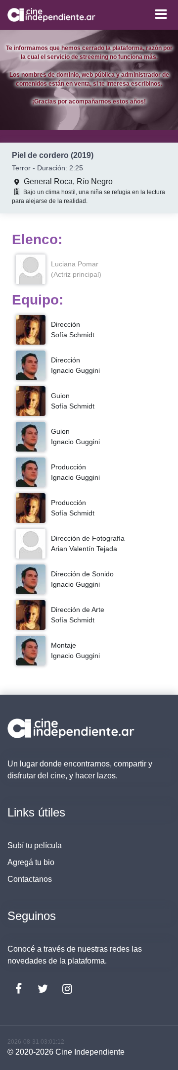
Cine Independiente (90, 1052)
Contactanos (29, 879)
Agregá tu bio (30, 862)
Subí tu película (34, 845)
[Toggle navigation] (161, 14)
